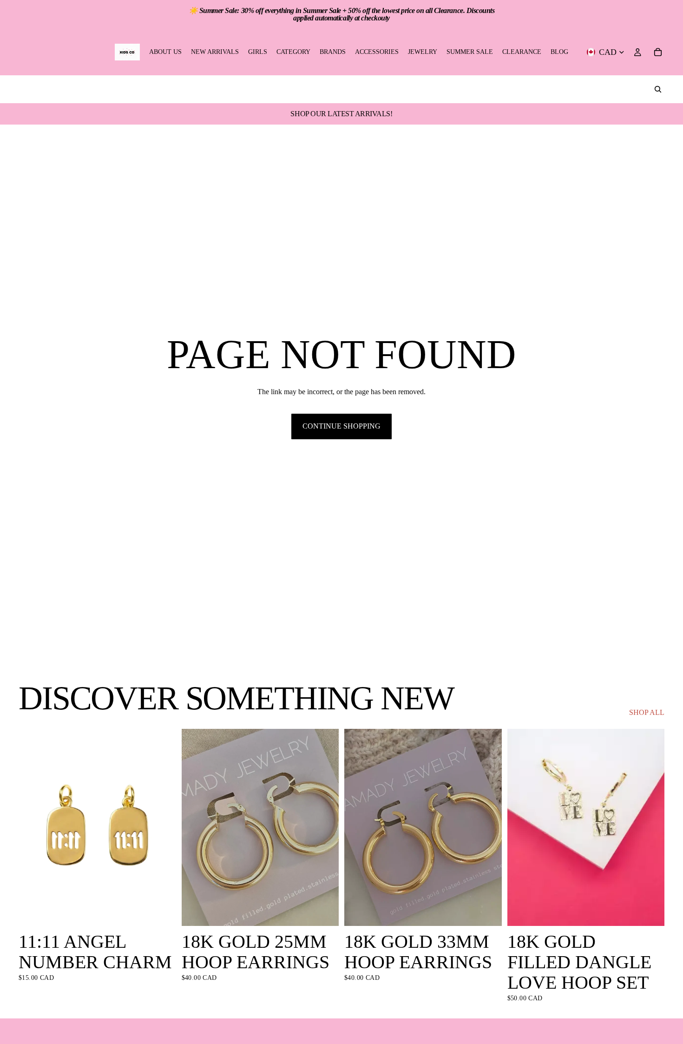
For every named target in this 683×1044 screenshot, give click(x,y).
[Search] (658, 89)
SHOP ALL (646, 712)
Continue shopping (341, 426)
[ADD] (161, 911)
